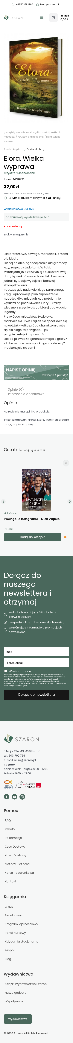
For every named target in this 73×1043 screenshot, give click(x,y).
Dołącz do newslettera (36, 694)
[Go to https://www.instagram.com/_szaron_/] (22, 797)
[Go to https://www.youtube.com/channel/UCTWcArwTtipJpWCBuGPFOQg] (14, 797)
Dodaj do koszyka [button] (32, 537)
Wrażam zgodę (20, 671)
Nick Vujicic (10, 513)
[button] (33, 149)
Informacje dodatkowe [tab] (26, 394)
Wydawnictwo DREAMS (19, 209)
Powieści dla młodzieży (31, 136)
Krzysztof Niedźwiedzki (19, 173)
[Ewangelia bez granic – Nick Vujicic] (36, 490)
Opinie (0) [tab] (15, 389)
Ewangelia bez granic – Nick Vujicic (32, 519)
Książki (10, 132)
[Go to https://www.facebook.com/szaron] (6, 797)
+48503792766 (24, 4)
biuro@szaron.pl (49, 4)
